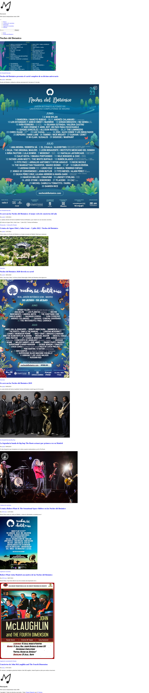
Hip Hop (13, 440)
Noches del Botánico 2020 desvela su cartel (17, 272)
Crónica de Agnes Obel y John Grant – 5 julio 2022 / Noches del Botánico (29, 228)
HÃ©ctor (4, 511)
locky (3, 667)
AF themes (39, 692)
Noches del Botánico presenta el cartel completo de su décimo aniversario (29, 76)
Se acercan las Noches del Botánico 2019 (16, 383)
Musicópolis (3, 14)
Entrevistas (5, 24)
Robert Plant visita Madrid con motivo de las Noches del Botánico (26, 575)
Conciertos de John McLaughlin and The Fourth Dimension (24, 664)
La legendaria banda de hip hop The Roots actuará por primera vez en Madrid (31, 443)
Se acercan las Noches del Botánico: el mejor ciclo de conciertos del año (28, 214)
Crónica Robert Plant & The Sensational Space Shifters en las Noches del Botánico (33, 509)
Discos (4, 21)
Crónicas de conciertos (8, 23)
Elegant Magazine (30, 692)
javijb (3, 79)
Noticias (5, 27)
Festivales (8, 73)
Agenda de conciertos (8, 26)
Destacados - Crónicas (5, 225)
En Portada (2, 73)
